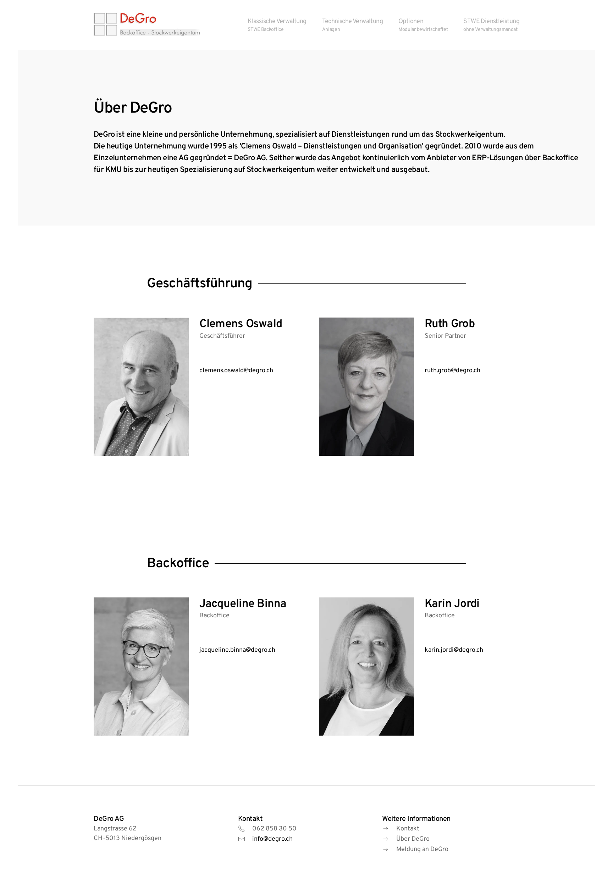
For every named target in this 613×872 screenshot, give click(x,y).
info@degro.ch (272, 839)
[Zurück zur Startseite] (147, 25)
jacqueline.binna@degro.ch (237, 650)
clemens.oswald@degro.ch (236, 371)
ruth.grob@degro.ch (452, 371)
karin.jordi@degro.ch (454, 650)
